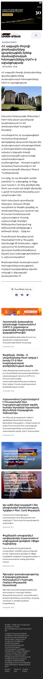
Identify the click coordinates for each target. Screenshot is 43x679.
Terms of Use (17, 670)
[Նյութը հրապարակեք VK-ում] (22, 294)
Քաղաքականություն (9, 42)
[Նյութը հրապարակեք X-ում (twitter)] (27, 294)
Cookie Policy (25, 670)
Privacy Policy (7, 670)
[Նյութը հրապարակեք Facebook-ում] (16, 294)
